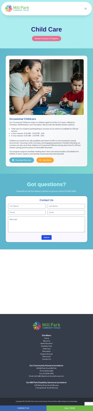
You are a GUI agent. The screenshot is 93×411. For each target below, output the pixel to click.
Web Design (62, 401)
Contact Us (46, 359)
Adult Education (46, 343)
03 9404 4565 (70, 191)
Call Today (69, 408)
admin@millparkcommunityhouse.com (49, 376)
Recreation (46, 351)
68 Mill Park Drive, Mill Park (46, 368)
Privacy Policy (52, 401)
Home (46, 338)
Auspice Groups (46, 354)
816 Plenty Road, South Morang (46, 385)
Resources (47, 356)
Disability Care (46, 346)
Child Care (46, 349)
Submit (47, 237)
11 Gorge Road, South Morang (46, 388)
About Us (46, 341)
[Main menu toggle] (85, 8)
